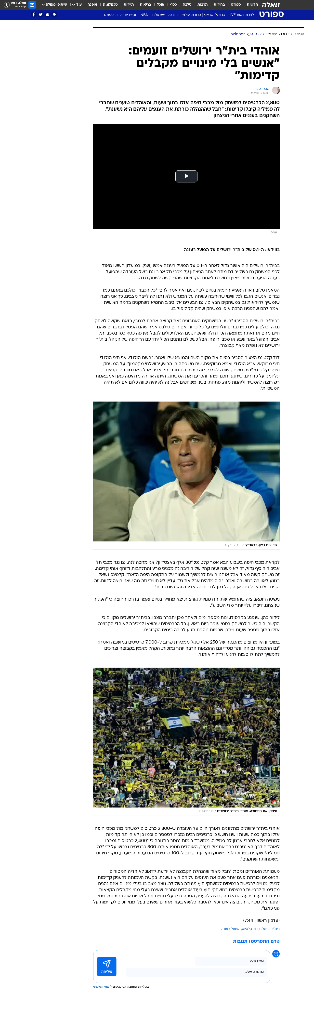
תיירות (129, 5)
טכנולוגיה (110, 5)
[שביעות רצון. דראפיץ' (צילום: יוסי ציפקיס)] (186, 476)
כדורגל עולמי (191, 15)
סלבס (187, 5)
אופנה (92, 5)
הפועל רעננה (230, 929)
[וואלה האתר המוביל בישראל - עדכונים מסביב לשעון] (271, 4)
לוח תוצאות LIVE (241, 15)
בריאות (145, 5)
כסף (173, 5)
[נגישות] (7, 5)
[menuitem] (249, 5)
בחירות (219, 5)
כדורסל (173, 15)
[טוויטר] (41, 15)
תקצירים (131, 15)
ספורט (236, 5)
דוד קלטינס (250, 929)
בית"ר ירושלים (269, 929)
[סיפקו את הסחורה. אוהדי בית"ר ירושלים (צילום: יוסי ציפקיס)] (186, 742)
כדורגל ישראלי (214, 15)
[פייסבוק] (34, 15)
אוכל (160, 5)
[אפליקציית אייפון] (47, 15)
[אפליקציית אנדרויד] (54, 15)
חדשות (252, 5)
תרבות (202, 5)
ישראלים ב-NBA (153, 15)
